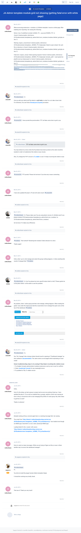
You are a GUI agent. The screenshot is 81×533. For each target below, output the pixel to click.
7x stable (36, 156)
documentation (27, 358)
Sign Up (71, 2)
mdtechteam (19, 97)
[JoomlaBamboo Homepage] (20, 2)
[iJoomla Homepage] (29, 2)
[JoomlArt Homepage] (12, 2)
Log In (77, 2)
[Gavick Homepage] (16, 2)
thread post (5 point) (36, 102)
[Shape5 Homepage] (25, 2)
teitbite (18, 240)
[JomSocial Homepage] (34, 2)
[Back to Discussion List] (2, 2)
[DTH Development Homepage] (38, 2)
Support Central (7, 2)
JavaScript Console (25, 368)
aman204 (18, 120)
